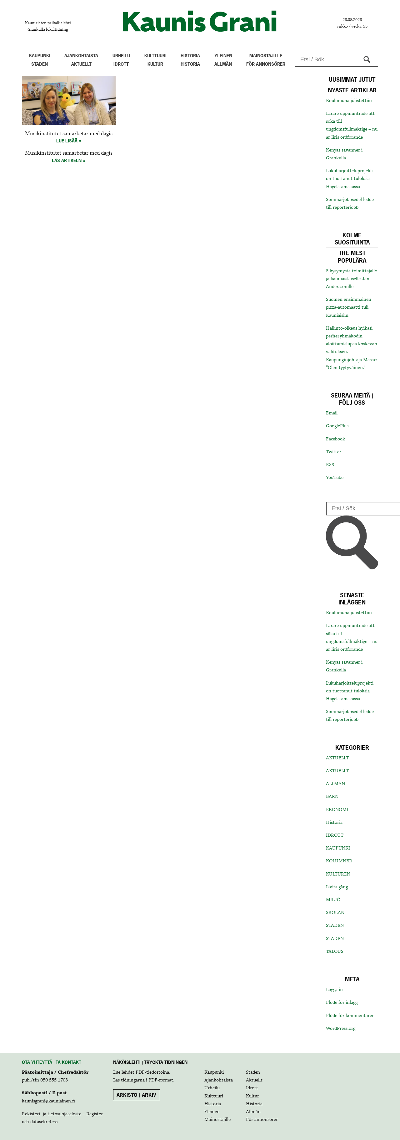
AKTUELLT (337, 758)
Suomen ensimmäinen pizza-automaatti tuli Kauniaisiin (348, 307)
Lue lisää (67, 141)
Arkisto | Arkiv (136, 1094)
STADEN (335, 925)
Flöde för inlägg (342, 1002)
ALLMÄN (335, 784)
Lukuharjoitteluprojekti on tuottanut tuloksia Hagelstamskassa (349, 179)
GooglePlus (337, 426)
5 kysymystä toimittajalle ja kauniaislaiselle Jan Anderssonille (351, 279)
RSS (330, 465)
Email (332, 413)
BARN (332, 796)
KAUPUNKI (338, 848)
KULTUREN (338, 874)
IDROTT (334, 835)
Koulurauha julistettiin (349, 101)
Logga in (334, 990)
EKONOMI (337, 810)
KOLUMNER (339, 861)
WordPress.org (340, 1028)
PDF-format (160, 1080)
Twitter (333, 452)
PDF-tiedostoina (152, 1072)
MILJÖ (333, 900)
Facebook (335, 439)
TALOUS (334, 951)
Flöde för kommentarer (350, 1016)
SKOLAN (335, 913)
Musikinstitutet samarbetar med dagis (68, 133)
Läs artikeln (67, 160)
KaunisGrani (199, 21)
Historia (334, 822)
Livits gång (337, 887)
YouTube (334, 478)
